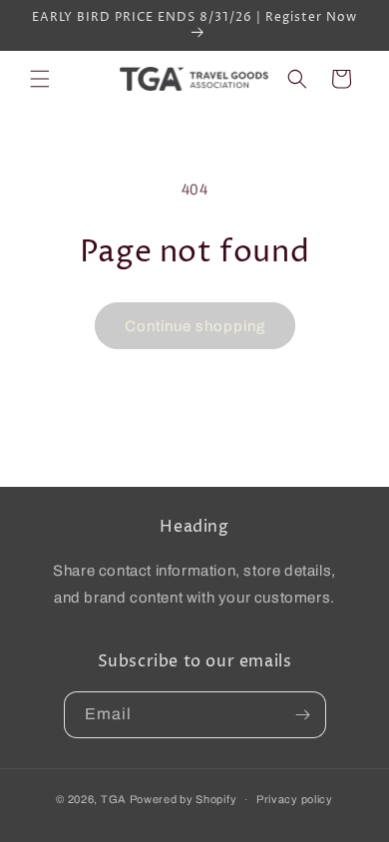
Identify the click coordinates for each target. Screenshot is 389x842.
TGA (114, 799)
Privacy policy (294, 799)
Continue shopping (195, 326)
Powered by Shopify (183, 799)
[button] (40, 79)
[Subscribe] (303, 714)
